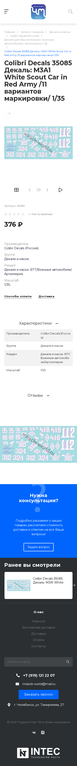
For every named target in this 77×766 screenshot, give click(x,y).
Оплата (38, 640)
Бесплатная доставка (38, 627)
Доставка (46, 296)
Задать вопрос (38, 547)
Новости (38, 621)
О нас (38, 612)
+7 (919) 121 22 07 (39, 675)
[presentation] (74, 585)
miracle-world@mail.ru (38, 684)
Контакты (38, 646)
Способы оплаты (18, 296)
